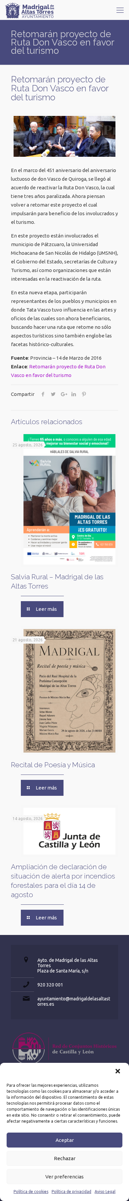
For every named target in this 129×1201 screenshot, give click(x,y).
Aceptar (65, 1140)
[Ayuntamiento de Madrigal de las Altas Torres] (30, 10)
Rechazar (64, 1158)
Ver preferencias (64, 1176)
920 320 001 (50, 984)
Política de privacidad (71, 1191)
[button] (118, 1072)
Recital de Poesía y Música (53, 765)
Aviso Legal (105, 1191)
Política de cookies (31, 1191)
